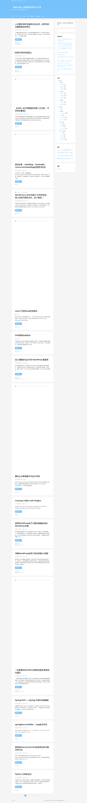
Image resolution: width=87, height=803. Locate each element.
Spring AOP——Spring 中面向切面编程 (32, 700)
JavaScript (62, 119)
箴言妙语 (18, 42)
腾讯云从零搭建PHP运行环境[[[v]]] (64, 60)
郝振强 (25, 479)
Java (18, 126)
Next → (38, 795)
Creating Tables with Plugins (28, 500)
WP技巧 (18, 213)
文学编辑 (25, 30)
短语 (20, 71)
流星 (25, 55)
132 (34, 795)
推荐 (20, 44)
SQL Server (62, 128)
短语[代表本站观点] (23, 52)
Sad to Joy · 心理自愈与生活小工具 (27, 7)
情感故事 (62, 104)
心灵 (20, 16)
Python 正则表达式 (23, 774)
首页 (12, 0)
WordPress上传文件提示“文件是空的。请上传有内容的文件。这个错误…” (31, 196)
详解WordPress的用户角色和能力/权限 (31, 553)
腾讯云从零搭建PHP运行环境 (27, 476)
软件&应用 (62, 139)
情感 (24, 16)
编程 (20, 0)
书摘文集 (62, 84)
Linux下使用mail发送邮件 (26, 311)
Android (60, 150)
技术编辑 (26, 114)
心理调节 (62, 97)
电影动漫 (62, 87)
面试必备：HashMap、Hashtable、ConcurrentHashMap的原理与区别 (30, 165)
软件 (58, 107)
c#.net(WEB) (62, 113)
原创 (14, 0)
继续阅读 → (18, 39)
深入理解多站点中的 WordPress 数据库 (31, 359)
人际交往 (62, 93)
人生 (17, 16)
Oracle (61, 126)
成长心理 (59, 169)
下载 (69, 152)
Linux (18, 492)
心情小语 (62, 102)
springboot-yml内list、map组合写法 (31, 724)
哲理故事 (62, 95)
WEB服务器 (68, 150)
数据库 (32, 16)
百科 (25, 0)
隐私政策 (13, 800)
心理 (22, 0)
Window (62, 135)
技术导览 (62, 155)
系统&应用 (38, 16)
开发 (28, 16)
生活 (17, 0)
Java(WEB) (62, 117)
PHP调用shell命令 (23, 335)
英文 (70, 158)
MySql (61, 124)
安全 (43, 16)
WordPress (22, 378)
